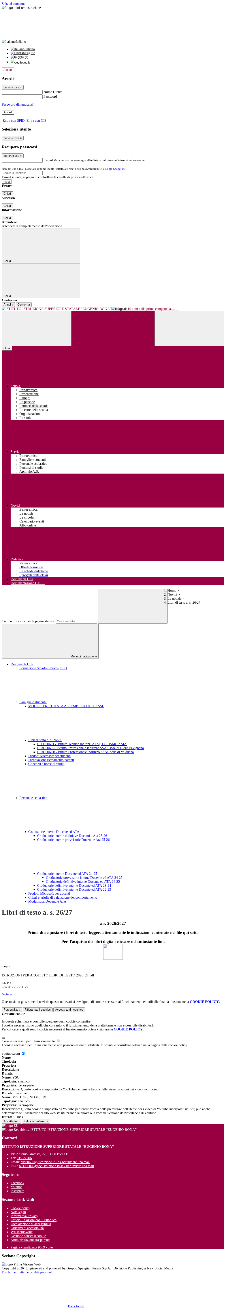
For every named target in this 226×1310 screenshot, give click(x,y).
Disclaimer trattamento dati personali (27, 1272)
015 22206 (24, 1158)
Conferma (23, 304)
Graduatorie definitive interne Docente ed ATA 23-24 (74, 885)
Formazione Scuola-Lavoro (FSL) (43, 668)
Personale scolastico (33, 798)
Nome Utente (52, 92)
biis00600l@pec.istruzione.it (56, 1166)
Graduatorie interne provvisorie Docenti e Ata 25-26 (73, 840)
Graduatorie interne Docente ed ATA (54, 832)
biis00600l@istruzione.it (55, 1162)
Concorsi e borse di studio (46, 764)
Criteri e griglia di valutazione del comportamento (62, 897)
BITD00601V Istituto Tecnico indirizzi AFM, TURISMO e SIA (82, 744)
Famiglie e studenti (33, 702)
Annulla (8, 304)
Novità (172, 594)
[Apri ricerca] (189, 328)
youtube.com (11, 1053)
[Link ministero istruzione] (21, 7)
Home (172, 590)
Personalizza (12, 1009)
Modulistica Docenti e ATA (47, 901)
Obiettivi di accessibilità (27, 1228)
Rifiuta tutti (37, 1009)
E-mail (48, 160)
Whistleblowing (22, 1232)
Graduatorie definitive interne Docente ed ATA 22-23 (74, 889)
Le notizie (174, 598)
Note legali (18, 1212)
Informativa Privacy (24, 1216)
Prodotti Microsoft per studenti (49, 756)
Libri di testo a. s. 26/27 (45, 740)
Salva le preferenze (36, 1121)
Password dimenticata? (18, 104)
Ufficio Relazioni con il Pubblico (33, 1220)
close (7, 348)
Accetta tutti (69, 1009)
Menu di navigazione (83, 656)
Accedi (8, 69)
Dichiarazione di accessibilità (31, 1224)
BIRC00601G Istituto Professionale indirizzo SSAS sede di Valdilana (85, 752)
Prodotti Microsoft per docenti (49, 893)
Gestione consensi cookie (28, 1236)
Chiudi (7, 193)
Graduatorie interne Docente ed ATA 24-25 (67, 873)
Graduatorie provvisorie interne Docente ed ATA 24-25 (84, 877)
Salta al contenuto (14, 4)
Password (50, 96)
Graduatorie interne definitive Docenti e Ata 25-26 (72, 836)
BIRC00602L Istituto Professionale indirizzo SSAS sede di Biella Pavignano (90, 748)
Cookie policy (20, 1208)
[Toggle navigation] (37, 328)
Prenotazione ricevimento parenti (51, 760)
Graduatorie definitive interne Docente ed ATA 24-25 (83, 881)
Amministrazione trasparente (30, 1240)
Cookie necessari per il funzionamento (29, 1041)
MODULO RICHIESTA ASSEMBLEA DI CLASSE (66, 706)
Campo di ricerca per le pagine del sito (28, 621)
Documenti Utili (22, 664)
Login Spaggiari (115, 168)
